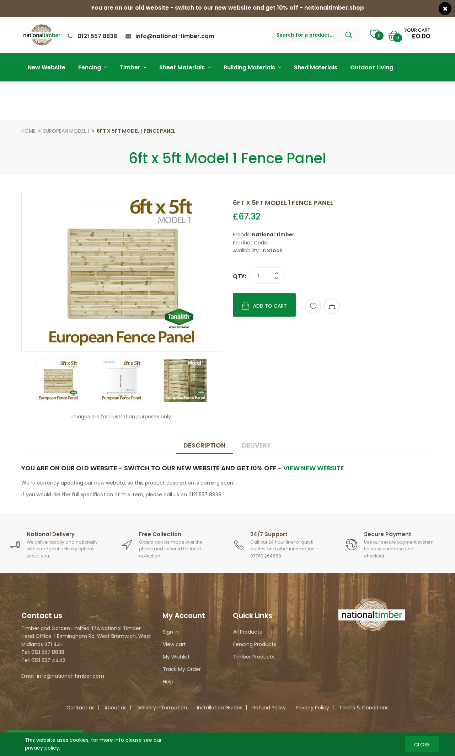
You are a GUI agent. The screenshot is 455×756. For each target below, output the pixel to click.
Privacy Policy (312, 707)
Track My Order (182, 669)
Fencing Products (254, 644)
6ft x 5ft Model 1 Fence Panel (136, 130)
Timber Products (253, 656)
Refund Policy (269, 707)
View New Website (313, 468)
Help (168, 681)
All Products (247, 631)
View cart (174, 644)
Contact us (80, 707)
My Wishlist (176, 656)
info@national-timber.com (174, 36)
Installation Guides (219, 707)
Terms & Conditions (364, 707)
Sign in (171, 631)
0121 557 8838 (97, 36)
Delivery (256, 445)
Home (28, 130)
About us (116, 707)
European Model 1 (66, 130)
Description (204, 445)
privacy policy (42, 747)
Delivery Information (161, 707)
